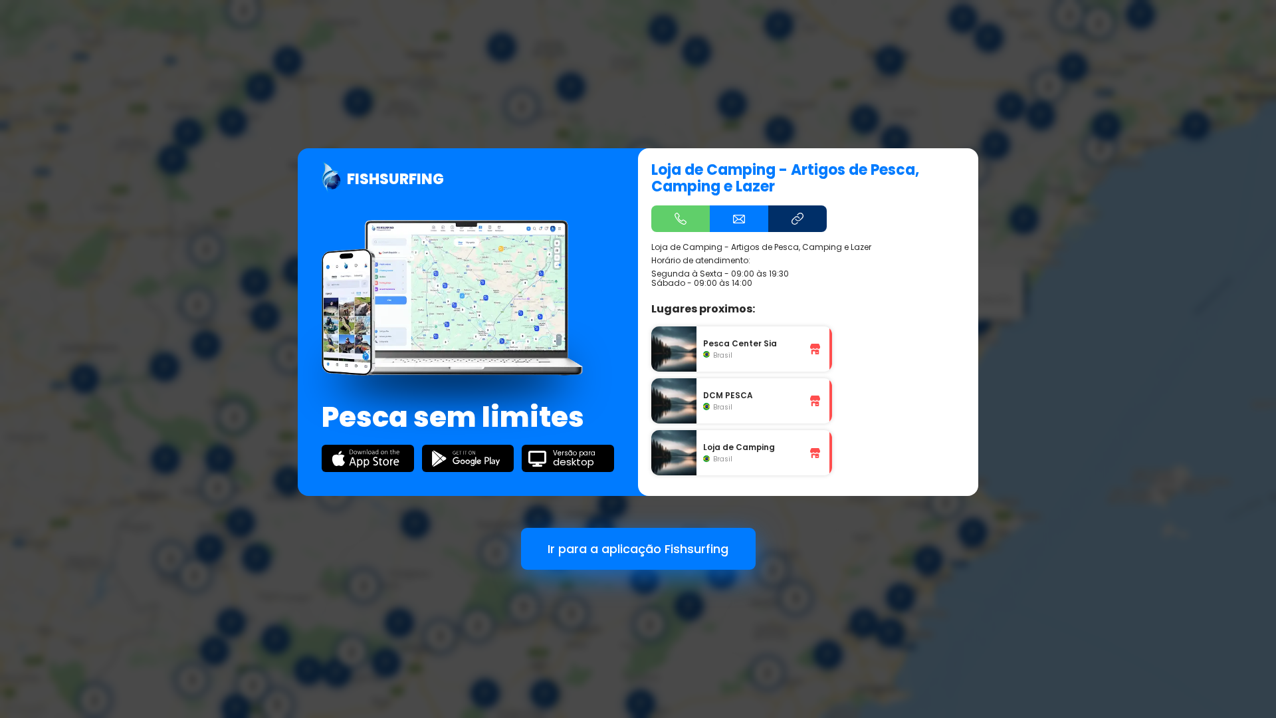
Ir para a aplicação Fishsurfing (638, 548)
